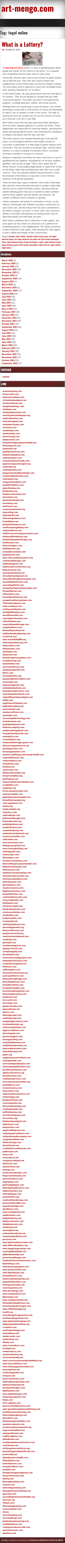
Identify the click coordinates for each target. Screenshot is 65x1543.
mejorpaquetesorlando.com (16, 694)
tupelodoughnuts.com (13, 685)
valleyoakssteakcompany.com (17, 1136)
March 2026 (7, 260)
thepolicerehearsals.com (15, 867)
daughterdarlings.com (13, 406)
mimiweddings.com (12, 1518)
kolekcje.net (8, 767)
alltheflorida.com (11, 1439)
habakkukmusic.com (13, 1224)
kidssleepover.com (12, 445)
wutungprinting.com (12, 1039)
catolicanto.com (10, 770)
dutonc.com (8, 1012)
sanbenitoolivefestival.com (16, 833)
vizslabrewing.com (12, 660)
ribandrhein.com (11, 764)
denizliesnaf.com (11, 1145)
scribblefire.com (10, 785)
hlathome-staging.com (13, 727)
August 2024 (8, 294)
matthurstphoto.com (12, 1436)
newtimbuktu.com (11, 433)
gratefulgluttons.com (13, 824)
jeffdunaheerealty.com (13, 1254)
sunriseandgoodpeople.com (16, 1063)
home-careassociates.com (15, 791)
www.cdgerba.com (12, 1403)
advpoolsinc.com (11, 1127)
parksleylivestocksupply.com (17, 797)
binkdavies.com (10, 903)
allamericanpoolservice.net (16, 745)
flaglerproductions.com (14, 891)
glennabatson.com (12, 885)
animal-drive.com (11, 1166)
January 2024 (8, 315)
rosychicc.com (10, 812)
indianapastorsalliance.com (16, 1133)
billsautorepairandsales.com (16, 1421)
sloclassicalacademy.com (15, 879)
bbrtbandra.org (10, 491)
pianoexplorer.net (11, 1369)
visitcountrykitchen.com (14, 1027)
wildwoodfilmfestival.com (15, 536)
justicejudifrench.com (13, 976)
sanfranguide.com (11, 851)
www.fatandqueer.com (13, 1272)
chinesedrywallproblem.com (16, 1066)
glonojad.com (9, 942)
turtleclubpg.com (11, 1097)
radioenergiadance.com (14, 518)
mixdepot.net (9, 1348)
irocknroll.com (10, 636)
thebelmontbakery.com (14, 455)
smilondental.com (11, 709)
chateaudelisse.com (12, 530)
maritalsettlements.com (14, 1042)
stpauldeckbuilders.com (14, 1282)
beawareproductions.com (15, 960)
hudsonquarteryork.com (14, 1397)
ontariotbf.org (9, 467)
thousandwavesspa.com (14, 1106)
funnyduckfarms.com (13, 1466)
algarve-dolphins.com (13, 1030)
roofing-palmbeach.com (14, 609)
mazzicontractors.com (13, 1379)
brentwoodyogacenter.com (15, 1318)
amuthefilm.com (10, 915)
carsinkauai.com (11, 1445)
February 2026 (8, 263)
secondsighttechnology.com (16, 718)
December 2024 (9, 287)
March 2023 (7, 345)
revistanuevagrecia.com (14, 945)
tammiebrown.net (11, 1009)
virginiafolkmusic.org (13, 757)
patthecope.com (10, 1151)
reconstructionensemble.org (16, 1082)
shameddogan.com (12, 1194)
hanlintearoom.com (12, 1463)
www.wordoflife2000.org (14, 639)
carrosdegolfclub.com (13, 585)
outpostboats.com (11, 815)
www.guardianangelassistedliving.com (21, 1409)
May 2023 (6, 339)
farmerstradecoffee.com (14, 1203)
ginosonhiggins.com (13, 1036)
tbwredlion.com (10, 1418)
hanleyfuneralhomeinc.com (16, 691)
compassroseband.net (13, 1160)
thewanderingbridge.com (15, 979)
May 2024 (6, 303)
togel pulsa (7, 248)
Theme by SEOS (56, 1540)
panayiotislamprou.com (14, 524)
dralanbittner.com (11, 663)
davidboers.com (10, 1209)
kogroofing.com (10, 512)
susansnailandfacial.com (15, 1236)
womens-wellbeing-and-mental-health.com (23, 754)
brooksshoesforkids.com (15, 1172)
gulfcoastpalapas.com (13, 1185)
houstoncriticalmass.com (15, 861)
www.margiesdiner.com (14, 1294)
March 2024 (7, 309)
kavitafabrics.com (11, 1085)
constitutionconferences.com (17, 1148)
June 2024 (7, 300)
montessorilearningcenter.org (17, 1427)
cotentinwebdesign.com (14, 561)
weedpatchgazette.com (14, 670)
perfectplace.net (10, 779)
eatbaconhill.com (11, 439)
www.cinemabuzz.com (14, 1345)
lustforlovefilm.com (12, 918)
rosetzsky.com (10, 939)
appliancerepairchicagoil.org (17, 464)
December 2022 (9, 354)
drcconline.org (10, 1118)
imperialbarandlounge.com (16, 624)
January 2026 (8, 266)
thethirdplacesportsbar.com (16, 1382)
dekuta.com (8, 1342)
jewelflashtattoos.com (13, 485)
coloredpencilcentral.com (15, 618)
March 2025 (7, 284)
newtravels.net (10, 448)
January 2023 (8, 351)
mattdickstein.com (12, 1215)
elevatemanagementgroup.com (18, 1472)
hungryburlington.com (14, 988)
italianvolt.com (10, 654)
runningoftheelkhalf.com (15, 1251)
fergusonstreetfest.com (14, 1430)
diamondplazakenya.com (15, 1415)
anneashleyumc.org (12, 1275)
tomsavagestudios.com (14, 751)
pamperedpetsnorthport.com (16, 679)
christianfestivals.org (13, 1024)
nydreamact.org (10, 479)
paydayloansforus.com (14, 451)
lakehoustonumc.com (13, 1221)
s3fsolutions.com (11, 594)
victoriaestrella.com (12, 1103)
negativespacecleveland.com (17, 1057)
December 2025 (9, 269)
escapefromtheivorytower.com (17, 600)
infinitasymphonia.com (14, 924)
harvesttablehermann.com (15, 582)
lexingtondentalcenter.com (15, 733)
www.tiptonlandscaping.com (16, 1321)
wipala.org (8, 806)
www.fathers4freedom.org (15, 1245)
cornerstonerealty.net (13, 1357)
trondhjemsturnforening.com (17, 1412)
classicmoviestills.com (14, 836)
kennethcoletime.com (13, 985)
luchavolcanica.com (12, 1088)
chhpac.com (9, 1503)
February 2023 (8, 348)
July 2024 (6, 297)
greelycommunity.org (13, 933)
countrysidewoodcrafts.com (16, 461)
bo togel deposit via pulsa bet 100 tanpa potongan (37, 239)
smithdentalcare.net (12, 1524)
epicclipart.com (10, 497)
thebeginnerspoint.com (14, 845)
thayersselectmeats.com (14, 1175)
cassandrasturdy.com (13, 830)
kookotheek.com (11, 521)
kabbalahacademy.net (13, 706)
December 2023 (9, 318)
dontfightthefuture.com (14, 612)
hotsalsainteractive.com (14, 412)
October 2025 (8, 275)
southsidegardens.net (13, 1372)
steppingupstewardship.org (16, 1324)
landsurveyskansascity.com (16, 1279)
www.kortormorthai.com (14, 1269)
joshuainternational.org (14, 1233)
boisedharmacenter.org (14, 800)
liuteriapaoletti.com (12, 1060)
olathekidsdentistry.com (14, 688)
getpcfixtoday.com (11, 488)
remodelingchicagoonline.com (17, 1315)
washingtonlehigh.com (14, 1330)
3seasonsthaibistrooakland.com (18, 782)
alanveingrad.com (11, 1033)
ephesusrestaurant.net (13, 1385)
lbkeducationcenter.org (14, 773)
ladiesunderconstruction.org (16, 567)
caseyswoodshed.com (13, 1139)
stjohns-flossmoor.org (13, 1073)
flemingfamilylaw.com (13, 1481)
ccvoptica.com (10, 1327)
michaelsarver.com (12, 721)
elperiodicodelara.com (13, 397)
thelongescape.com (12, 1015)
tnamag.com (9, 1169)
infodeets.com (9, 409)
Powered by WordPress (39, 1540)
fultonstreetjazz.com (12, 545)
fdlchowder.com (10, 1297)
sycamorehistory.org (13, 1354)
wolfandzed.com (11, 1339)
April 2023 (7, 342)
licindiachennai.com (12, 403)
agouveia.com (9, 1494)
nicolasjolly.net (10, 921)
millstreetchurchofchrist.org (16, 1448)
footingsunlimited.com (14, 1285)
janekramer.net (10, 997)
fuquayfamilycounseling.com (17, 1491)
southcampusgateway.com (15, 527)
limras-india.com (11, 394)
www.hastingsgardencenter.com (18, 1366)
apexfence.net (9, 1533)
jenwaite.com (9, 1469)
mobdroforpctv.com (12, 827)
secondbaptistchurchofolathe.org (19, 1497)
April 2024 (7, 306)
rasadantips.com (11, 430)
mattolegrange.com (12, 1018)
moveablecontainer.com (14, 552)
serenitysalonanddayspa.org (16, 415)
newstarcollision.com (13, 712)
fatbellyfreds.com (11, 1391)
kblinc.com (8, 673)
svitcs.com (8, 1154)
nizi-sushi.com (10, 1000)
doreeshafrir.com (11, 954)
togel (41, 242)
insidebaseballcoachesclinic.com (19, 1442)
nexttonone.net (10, 1227)
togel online (55, 245)
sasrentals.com (10, 715)
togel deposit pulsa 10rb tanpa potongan (20, 245)
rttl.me (6, 1512)
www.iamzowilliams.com (15, 1363)
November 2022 (9, 357)
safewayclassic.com (12, 458)
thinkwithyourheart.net (13, 630)
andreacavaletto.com (13, 794)
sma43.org (8, 1312)
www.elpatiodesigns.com (15, 1394)
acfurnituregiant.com (13, 421)
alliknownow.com (11, 870)
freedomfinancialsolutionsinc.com (19, 1260)
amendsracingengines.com (16, 1266)
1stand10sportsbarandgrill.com (18, 697)
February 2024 (8, 312)
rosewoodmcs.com (12, 1351)
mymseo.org (9, 1500)
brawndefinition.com (13, 894)
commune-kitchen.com (14, 912)
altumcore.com (10, 1163)
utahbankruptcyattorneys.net (16, 633)
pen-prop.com (9, 1239)
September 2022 (9, 363)
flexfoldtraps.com (11, 1263)
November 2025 (9, 272)
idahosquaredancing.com (15, 642)
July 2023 (6, 333)
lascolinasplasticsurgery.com (17, 1306)
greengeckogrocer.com (14, 724)
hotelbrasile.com (11, 542)
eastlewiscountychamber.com (17, 873)
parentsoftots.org (11, 1197)
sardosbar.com (10, 651)
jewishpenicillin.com (13, 748)
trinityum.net (9, 1376)
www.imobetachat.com (14, 1212)
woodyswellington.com (14, 1388)
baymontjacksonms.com (15, 1048)
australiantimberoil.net (14, 573)
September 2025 (9, 278)
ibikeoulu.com (10, 966)
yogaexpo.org (9, 788)
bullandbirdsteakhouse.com (16, 1303)
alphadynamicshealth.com (15, 1457)
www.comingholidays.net (15, 848)
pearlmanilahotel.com (13, 500)
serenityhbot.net (10, 1230)
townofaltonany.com (12, 1051)
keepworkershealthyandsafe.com (18, 473)
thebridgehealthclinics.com (16, 1188)
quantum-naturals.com (14, 1424)
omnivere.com (10, 427)
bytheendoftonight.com (14, 818)
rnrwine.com (9, 1484)
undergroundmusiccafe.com (16, 1527)
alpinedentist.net (11, 515)
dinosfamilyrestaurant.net (15, 576)
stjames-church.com (12, 948)
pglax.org (7, 1054)
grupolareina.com (11, 555)
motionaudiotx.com (12, 1509)
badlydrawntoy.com (12, 1218)
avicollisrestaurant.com (14, 1115)
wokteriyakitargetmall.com (15, 730)
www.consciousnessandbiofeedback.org (22, 1360)
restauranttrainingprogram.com (18, 742)
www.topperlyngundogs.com (17, 1248)
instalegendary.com (12, 470)
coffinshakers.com (12, 969)
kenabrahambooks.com (14, 909)
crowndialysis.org (11, 739)
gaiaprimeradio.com (12, 1006)
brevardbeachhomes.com (15, 597)
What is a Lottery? (22, 44)
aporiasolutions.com (13, 1178)
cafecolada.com (10, 839)
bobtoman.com (10, 506)
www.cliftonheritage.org (14, 1309)
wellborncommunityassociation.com (20, 533)
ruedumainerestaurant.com (16, 936)
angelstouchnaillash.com (15, 703)
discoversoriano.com (13, 842)
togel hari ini (43, 245)
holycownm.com (11, 1091)
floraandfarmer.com (12, 591)
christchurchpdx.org (12, 906)
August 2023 (8, 330)
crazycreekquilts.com (13, 900)
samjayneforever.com (13, 1433)
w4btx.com (8, 700)
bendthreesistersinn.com (15, 1070)
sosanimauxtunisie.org (14, 509)
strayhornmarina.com (13, 888)
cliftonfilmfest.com (12, 621)
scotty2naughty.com (12, 951)
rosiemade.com (10, 682)
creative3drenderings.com (15, 1200)
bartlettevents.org (11, 548)
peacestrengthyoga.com (14, 1257)
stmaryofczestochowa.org (15, 973)
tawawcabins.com (11, 645)
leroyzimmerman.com (13, 1475)
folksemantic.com (11, 648)
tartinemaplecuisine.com (15, 994)
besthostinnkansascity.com (16, 1521)
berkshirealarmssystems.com (17, 657)
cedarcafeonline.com (13, 418)
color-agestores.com (13, 803)
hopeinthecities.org (12, 821)
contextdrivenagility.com (15, 963)
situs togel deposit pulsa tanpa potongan (20, 242)
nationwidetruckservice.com (16, 1094)
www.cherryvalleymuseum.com (18, 558)
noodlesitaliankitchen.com (15, 476)
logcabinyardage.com (13, 1206)
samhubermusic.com (13, 1530)
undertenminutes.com (13, 424)
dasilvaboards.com (12, 882)
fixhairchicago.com (12, 1142)
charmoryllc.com (11, 854)
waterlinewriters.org (12, 1191)
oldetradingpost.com (13, 564)
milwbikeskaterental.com (15, 1045)
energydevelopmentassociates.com (20, 588)
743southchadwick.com (14, 603)
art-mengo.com (28, 8)
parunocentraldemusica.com (16, 1406)
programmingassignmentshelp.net (19, 442)
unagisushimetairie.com (14, 482)
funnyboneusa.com (12, 1076)
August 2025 (8, 281)
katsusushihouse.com (13, 930)
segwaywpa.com (11, 1182)
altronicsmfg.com (11, 436)
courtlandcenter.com (13, 1109)
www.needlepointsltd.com (15, 1300)
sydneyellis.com (10, 736)
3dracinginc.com (11, 857)
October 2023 (8, 324)
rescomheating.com (12, 1515)
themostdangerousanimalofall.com (20, 864)
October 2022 (8, 360)
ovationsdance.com (12, 760)
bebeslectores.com (12, 570)
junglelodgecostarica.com (15, 1021)
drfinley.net (8, 1478)
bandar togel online (17, 236)
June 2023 (7, 336)
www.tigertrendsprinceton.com (18, 1242)
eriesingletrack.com (12, 676)
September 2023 (9, 327)
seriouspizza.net (11, 1157)
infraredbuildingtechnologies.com (19, 579)
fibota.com (8, 1400)
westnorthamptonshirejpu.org (17, 539)
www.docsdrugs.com (13, 1291)
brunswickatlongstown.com (16, 991)
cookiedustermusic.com (14, 1079)
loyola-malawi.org (11, 809)
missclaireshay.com (12, 391)
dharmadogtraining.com (14, 1506)
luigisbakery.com (11, 1333)
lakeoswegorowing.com (14, 1487)
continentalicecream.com (15, 897)
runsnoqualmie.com (12, 1288)
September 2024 (9, 290)
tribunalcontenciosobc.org (15, 876)
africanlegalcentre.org (13, 927)
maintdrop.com (10, 503)
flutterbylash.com (11, 1460)
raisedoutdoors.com (12, 627)
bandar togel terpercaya (37, 236)
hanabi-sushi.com (11, 1336)
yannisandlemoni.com (13, 667)
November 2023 (9, 321)
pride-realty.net (10, 1454)
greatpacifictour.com (13, 1100)
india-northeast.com (12, 606)
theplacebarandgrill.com (14, 1121)
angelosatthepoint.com (14, 1130)
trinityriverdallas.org (12, 776)
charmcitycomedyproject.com (17, 957)
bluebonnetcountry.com (14, 494)
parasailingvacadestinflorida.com (19, 1451)
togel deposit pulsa (13, 68)
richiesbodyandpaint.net (14, 400)
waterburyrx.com (11, 1124)
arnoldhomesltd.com (13, 615)
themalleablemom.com (14, 982)
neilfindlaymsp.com (12, 1112)
